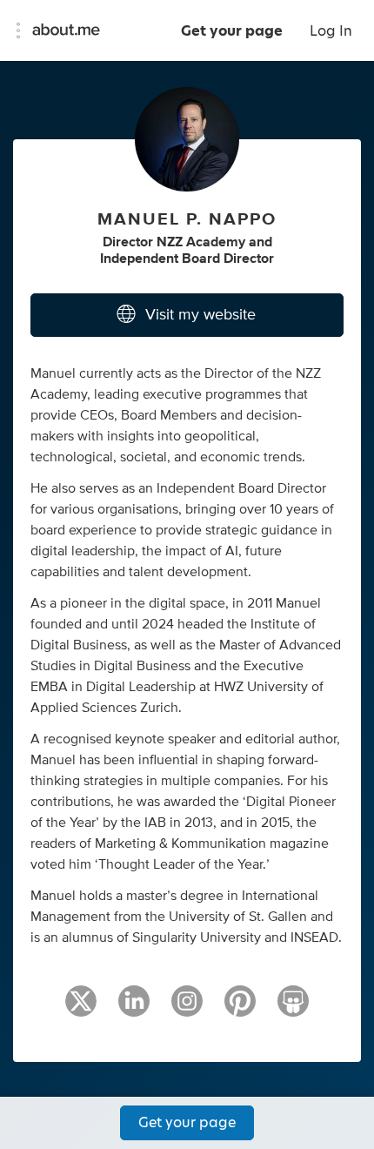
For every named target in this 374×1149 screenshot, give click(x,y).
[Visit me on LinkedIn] (134, 1009)
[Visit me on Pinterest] (240, 1009)
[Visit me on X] (81, 1009)
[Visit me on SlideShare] (293, 1009)
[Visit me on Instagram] (187, 1009)
